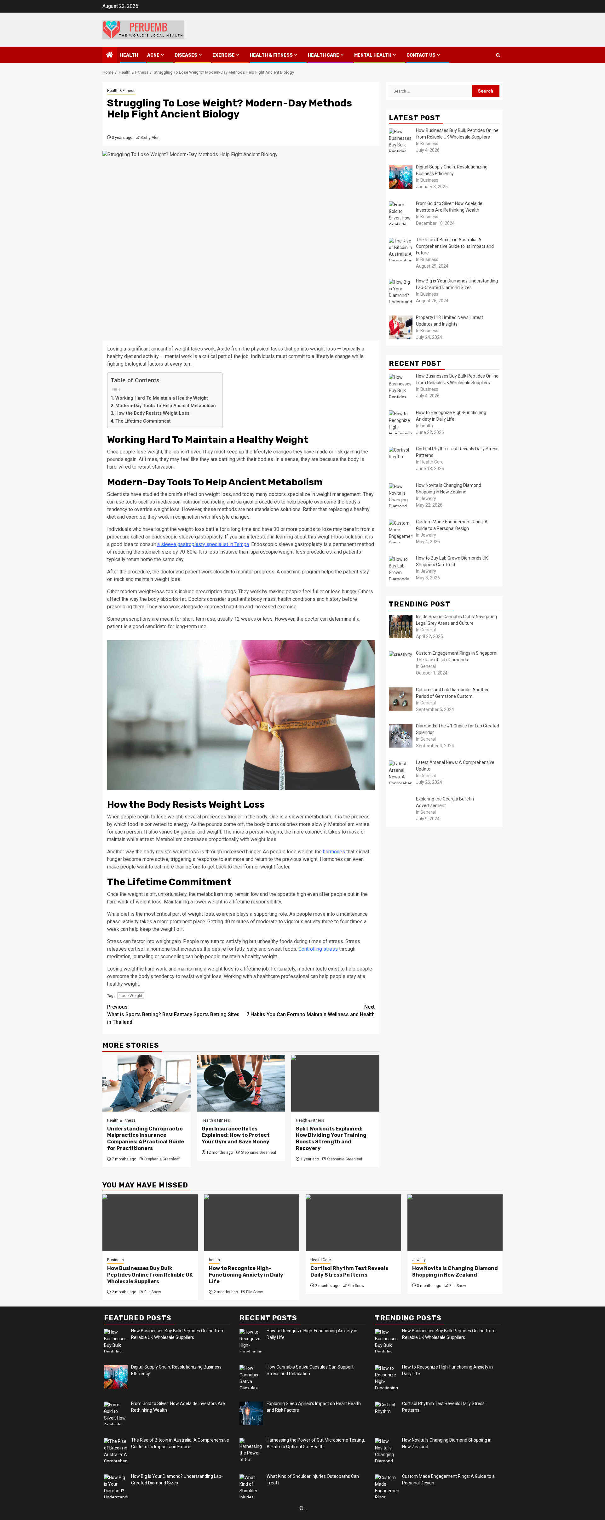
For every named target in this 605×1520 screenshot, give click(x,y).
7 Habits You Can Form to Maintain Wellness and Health (310, 1010)
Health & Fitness (271, 55)
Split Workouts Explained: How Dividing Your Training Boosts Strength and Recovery (331, 1138)
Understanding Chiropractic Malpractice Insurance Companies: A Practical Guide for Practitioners (145, 1138)
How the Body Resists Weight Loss (152, 413)
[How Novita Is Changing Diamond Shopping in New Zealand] (455, 1222)
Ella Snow (152, 1292)
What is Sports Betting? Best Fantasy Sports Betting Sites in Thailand (173, 1014)
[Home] (109, 55)
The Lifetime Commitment (143, 421)
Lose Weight (130, 995)
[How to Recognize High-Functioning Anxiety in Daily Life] (252, 1222)
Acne (153, 55)
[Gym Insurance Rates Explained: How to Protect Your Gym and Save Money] (241, 1083)
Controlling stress (318, 949)
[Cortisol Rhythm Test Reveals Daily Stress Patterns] (353, 1222)
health (129, 55)
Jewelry (419, 1260)
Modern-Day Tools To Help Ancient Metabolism (165, 405)
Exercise (223, 55)
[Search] (498, 55)
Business (115, 1260)
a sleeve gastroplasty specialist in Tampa (203, 544)
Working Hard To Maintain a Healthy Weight (161, 398)
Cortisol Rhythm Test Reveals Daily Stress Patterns (349, 1271)
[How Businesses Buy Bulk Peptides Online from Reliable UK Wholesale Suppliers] (150, 1222)
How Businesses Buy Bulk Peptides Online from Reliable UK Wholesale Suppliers (150, 1274)
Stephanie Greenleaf (162, 1159)
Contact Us (420, 55)
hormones (334, 852)
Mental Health (372, 55)
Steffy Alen (150, 137)
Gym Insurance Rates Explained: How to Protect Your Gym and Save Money (236, 1135)
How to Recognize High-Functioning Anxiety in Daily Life (246, 1274)
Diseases (186, 55)
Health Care (323, 55)
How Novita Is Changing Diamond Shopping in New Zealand (455, 1271)
